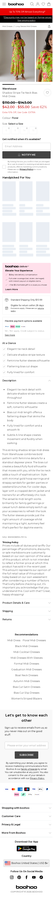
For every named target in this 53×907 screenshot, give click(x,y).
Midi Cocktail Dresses (26, 652)
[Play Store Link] (27, 848)
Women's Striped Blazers (26, 698)
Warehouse (9, 88)
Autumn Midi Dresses (26, 681)
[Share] (49, 26)
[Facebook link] (26, 877)
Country (26, 856)
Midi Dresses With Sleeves (27, 657)
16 (33, 130)
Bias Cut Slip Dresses (26, 692)
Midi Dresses (7, 26)
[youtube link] (34, 877)
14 (24, 130)
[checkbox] (4, 167)
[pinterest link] (19, 877)
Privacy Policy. (37, 778)
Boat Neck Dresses (26, 675)
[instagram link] (12, 877)
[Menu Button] (4, 4)
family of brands (29, 769)
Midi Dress (13, 640)
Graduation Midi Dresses (26, 669)
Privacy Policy (26, 169)
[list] (26, 12)
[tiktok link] (41, 877)
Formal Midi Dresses (26, 663)
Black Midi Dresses (26, 646)
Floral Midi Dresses (34, 640)
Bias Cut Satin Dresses (26, 687)
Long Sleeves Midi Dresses (26, 26)
